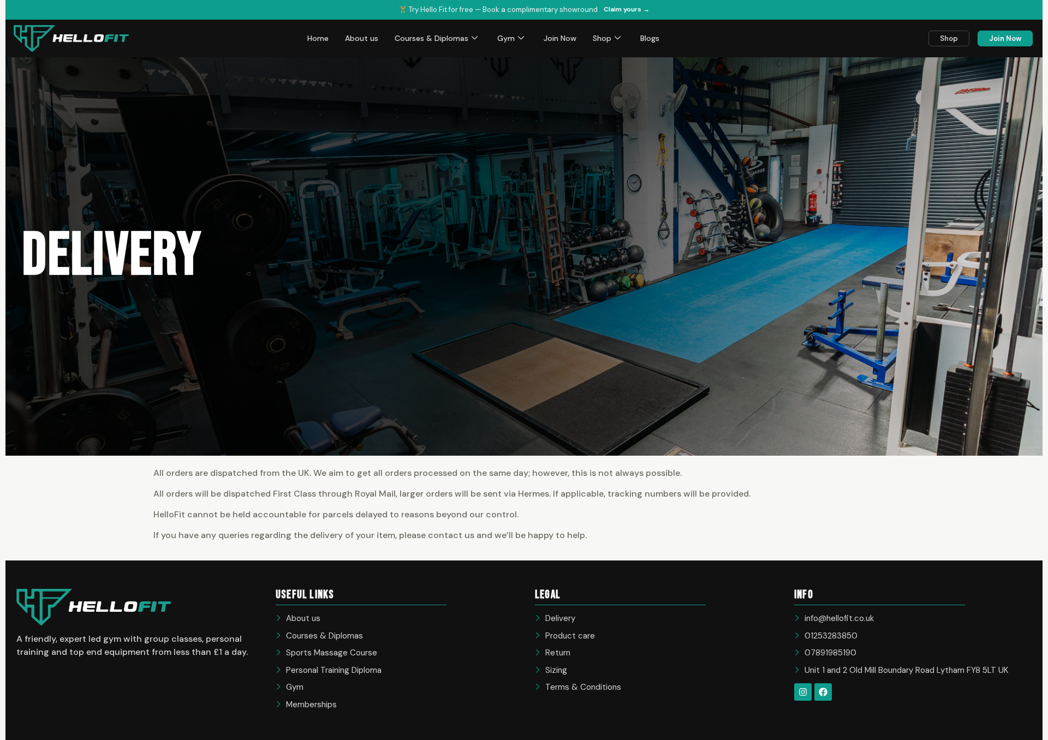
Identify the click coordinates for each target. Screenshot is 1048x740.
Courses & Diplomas (431, 38)
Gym (506, 38)
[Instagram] (803, 692)
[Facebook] (823, 692)
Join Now (560, 38)
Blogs (649, 38)
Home (318, 38)
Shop (602, 38)
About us (361, 38)
